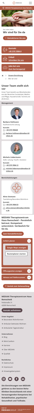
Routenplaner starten (16, 254)
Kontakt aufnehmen (12, 310)
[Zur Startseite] (17, 3)
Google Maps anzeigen (16, 247)
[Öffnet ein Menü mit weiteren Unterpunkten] (30, 3)
